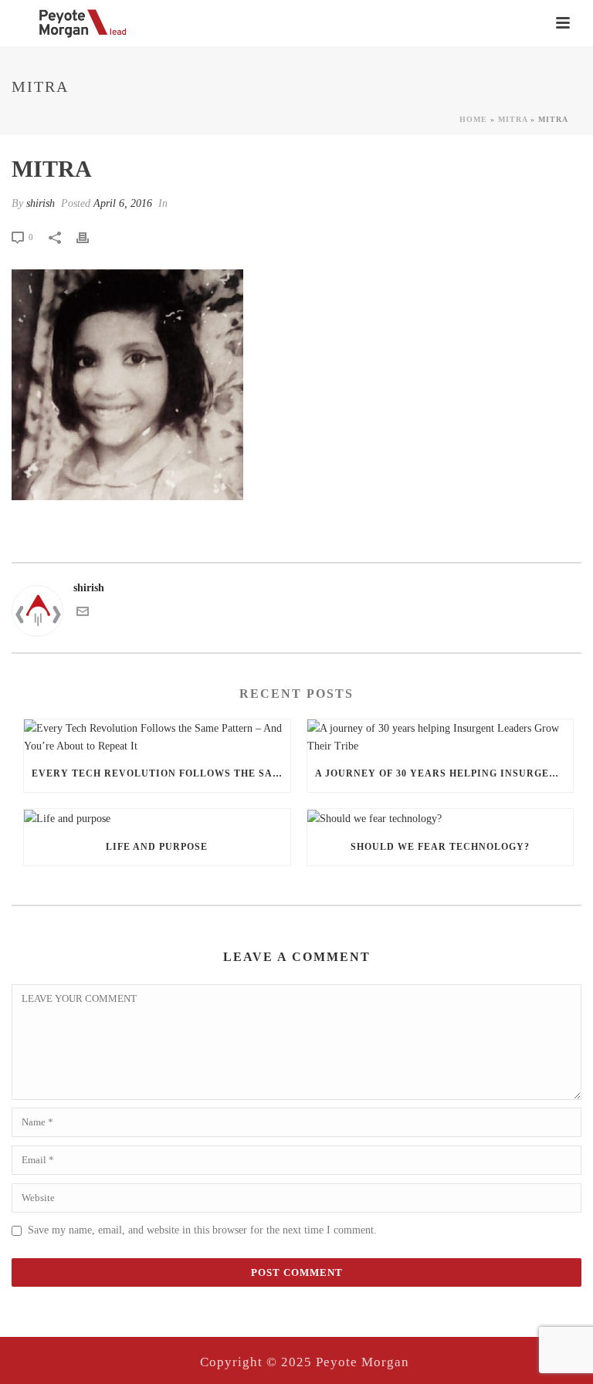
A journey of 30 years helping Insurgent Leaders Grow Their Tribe (444, 773)
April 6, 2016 (122, 203)
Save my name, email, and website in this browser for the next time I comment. (202, 1230)
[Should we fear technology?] (440, 818)
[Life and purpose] (157, 818)
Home (473, 119)
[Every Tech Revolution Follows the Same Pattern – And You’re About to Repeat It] (157, 737)
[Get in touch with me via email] (82, 614)
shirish (40, 203)
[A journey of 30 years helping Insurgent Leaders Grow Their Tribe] (440, 737)
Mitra (512, 119)
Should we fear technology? (440, 846)
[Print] (90, 236)
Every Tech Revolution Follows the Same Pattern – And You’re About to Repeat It (161, 773)
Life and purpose (157, 846)
